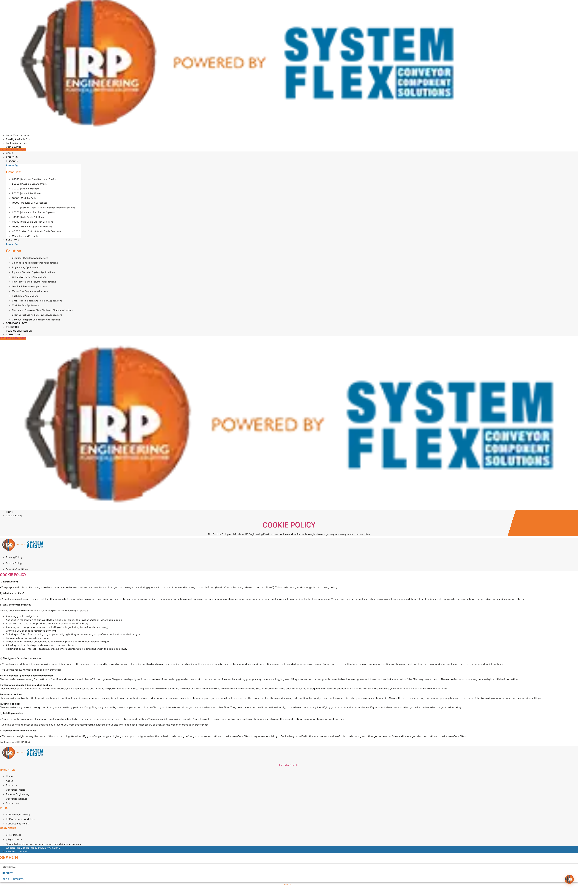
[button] (569, 879)
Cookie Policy (289, 525)
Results (7, 873)
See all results (13, 879)
